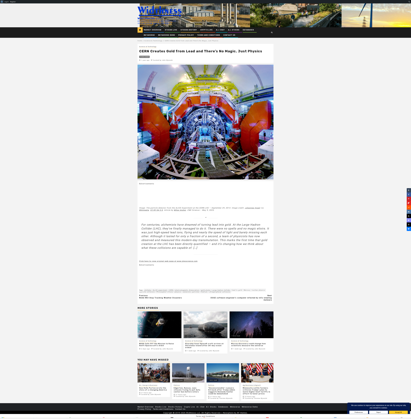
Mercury (247, 290)
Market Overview (153, 30)
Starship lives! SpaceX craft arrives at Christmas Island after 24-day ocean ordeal (204, 345)
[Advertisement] (155, 195)
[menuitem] (2, 1)
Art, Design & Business (148, 385)
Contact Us (229, 35)
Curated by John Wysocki (163, 60)
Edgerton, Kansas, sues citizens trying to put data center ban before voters (187, 390)
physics (178, 292)
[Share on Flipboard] (409, 203)
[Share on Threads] (409, 224)
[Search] (272, 33)
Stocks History (189, 30)
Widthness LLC (149, 18)
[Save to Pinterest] (409, 199)
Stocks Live (171, 30)
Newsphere (228, 413)
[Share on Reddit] (409, 207)
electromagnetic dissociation (187, 290)
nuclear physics (258, 290)
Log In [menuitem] (6, 2)
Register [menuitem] (13, 2)
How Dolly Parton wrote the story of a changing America (153, 389)
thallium (204, 292)
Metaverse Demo (166, 35)
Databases (248, 30)
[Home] (140, 30)
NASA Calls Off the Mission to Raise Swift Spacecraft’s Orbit (156, 345)
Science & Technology (147, 46)
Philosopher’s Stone (165, 292)
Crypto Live (206, 30)
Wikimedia (144, 210)
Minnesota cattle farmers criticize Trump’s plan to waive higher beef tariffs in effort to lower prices (256, 391)
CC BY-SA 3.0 (156, 210)
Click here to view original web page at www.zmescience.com (168, 261)
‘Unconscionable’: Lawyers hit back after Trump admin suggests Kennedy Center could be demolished (221, 391)
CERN (171, 290)
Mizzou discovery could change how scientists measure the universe (248, 345)
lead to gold (237, 290)
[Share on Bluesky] (409, 229)
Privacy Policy (186, 35)
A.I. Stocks (233, 30)
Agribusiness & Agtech (252, 385)
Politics (177, 385)
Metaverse (149, 35)
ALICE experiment (160, 290)
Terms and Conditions (208, 35)
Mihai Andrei (180, 210)
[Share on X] (409, 216)
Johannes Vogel (252, 208)
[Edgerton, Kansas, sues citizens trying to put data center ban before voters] (188, 373)
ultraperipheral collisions (219, 292)
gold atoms (205, 290)
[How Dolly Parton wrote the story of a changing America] (154, 373)
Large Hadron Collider (221, 290)
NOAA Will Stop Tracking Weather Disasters (160, 297)
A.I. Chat (220, 30)
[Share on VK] (409, 212)
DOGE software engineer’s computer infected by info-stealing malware (241, 298)
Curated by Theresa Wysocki (221, 398)
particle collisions (147, 292)
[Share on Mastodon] (409, 220)
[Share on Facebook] (409, 194)
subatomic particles (191, 292)
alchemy (148, 290)
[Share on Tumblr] (409, 190)
